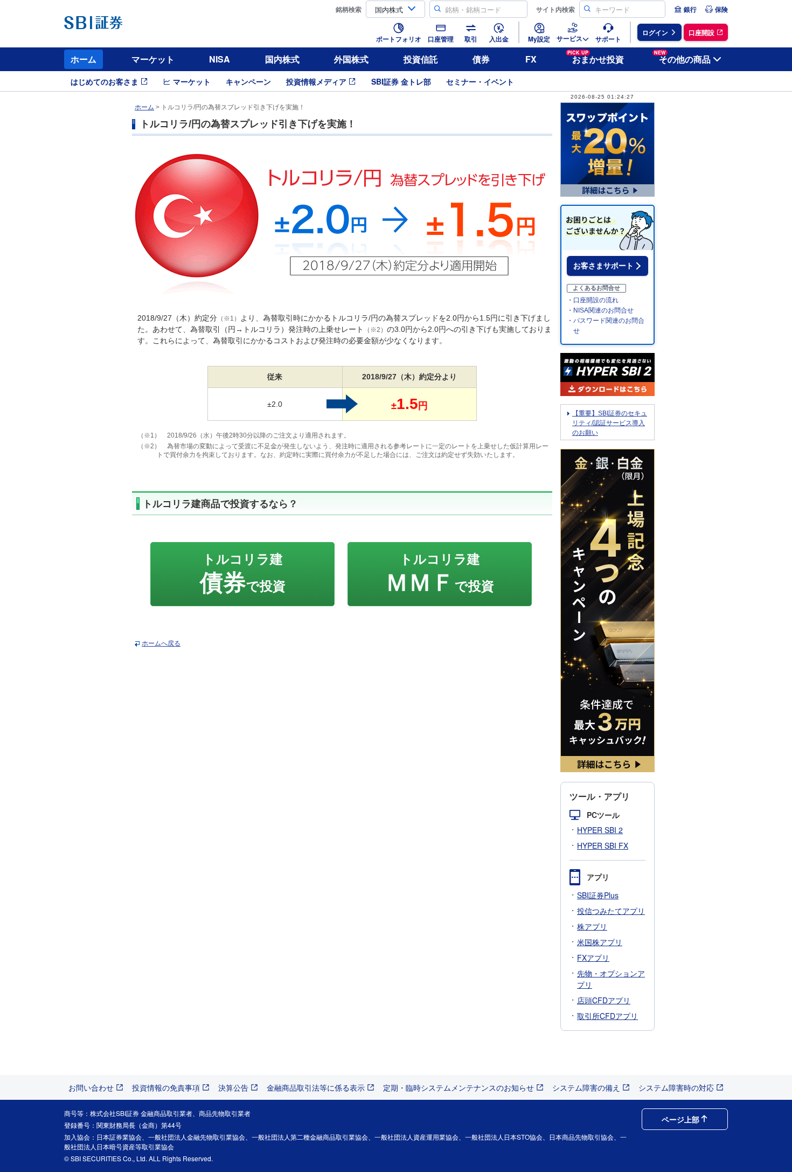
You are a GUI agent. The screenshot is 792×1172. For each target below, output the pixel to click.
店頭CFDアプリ (603, 1000)
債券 (481, 59)
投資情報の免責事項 (166, 1087)
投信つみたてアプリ (611, 910)
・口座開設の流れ (593, 300)
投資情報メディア (316, 81)
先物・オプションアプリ (611, 979)
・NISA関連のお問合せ (600, 310)
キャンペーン (248, 81)
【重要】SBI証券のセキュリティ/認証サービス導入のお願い (609, 423)
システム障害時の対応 (676, 1087)
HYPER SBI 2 (600, 829)
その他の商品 (682, 57)
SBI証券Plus (598, 895)
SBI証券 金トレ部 (401, 81)
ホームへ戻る (161, 643)
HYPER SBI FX (602, 845)
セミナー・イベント (480, 81)
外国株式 (351, 59)
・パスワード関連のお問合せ (605, 326)
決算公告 (233, 1087)
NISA (219, 59)
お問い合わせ (91, 1087)
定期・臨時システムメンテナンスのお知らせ (458, 1087)
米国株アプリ (599, 942)
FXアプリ (593, 957)
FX (531, 59)
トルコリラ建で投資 (243, 573)
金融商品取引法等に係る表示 (316, 1087)
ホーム (83, 59)
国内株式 (282, 59)
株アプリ (592, 926)
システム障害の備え (586, 1087)
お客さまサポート (603, 265)
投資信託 (421, 59)
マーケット (153, 59)
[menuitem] (685, 9)
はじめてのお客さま (104, 81)
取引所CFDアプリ (607, 1015)
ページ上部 (680, 1119)
